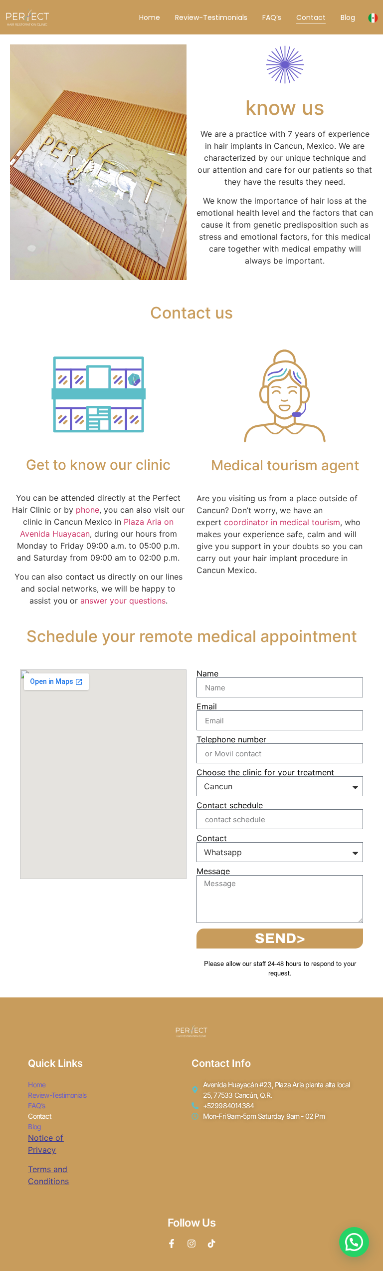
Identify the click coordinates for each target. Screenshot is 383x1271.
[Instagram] (191, 1243)
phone (87, 510)
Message (213, 871)
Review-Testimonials (211, 17)
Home (149, 17)
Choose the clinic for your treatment (265, 772)
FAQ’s (271, 17)
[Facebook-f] (171, 1243)
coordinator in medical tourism (282, 522)
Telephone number (231, 739)
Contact (311, 17)
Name (207, 673)
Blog (348, 17)
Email (206, 706)
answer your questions (123, 601)
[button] (354, 1242)
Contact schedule (229, 805)
